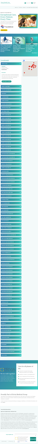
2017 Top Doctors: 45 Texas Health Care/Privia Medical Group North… (6, 48)
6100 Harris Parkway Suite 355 (7, 280)
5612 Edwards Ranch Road (6, 256)
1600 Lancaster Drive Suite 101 (7, 160)
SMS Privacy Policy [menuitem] (10, 441)
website (3, 402)
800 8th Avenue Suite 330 (6, 326)
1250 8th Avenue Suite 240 (6, 121)
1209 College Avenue (5, 111)
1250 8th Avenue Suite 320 (6, 125)
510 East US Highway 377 (6, 252)
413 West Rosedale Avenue (6, 224)
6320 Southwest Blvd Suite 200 (7, 291)
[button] (31, 69)
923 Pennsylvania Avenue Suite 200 (8, 351)
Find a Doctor (4, 30)
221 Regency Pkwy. (5, 199)
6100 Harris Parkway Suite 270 (7, 266)
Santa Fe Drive (4, 355)
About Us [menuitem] (16, 7)
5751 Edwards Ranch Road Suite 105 (8, 259)
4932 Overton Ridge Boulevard (7, 238)
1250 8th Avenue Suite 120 (6, 114)
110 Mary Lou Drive (5, 100)
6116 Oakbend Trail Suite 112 (7, 284)
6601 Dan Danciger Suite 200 (7, 298)
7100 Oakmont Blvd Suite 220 (7, 312)
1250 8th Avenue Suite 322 (6, 128)
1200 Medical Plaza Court (6, 107)
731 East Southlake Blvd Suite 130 (8, 316)
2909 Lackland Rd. (5, 206)
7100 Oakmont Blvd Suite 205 (7, 309)
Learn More (11, 23)
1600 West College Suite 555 (6, 164)
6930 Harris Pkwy (5, 305)
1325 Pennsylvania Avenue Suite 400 (8, 153)
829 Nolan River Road (5, 337)
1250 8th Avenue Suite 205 (6, 118)
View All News (34, 52)
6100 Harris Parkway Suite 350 (7, 277)
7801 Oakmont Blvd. (5, 319)
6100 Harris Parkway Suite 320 (7, 270)
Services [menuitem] (27, 7)
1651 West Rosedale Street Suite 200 (8, 181)
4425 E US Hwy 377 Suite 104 (6, 227)
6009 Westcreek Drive (5, 263)
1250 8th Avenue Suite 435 (6, 139)
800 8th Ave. (4, 323)
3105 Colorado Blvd (5, 210)
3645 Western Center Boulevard (7, 213)
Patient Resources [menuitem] (33, 7)
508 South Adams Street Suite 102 (8, 245)
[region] (26, 438)
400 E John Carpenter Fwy (6, 217)
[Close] (35, 435)
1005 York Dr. (4, 93)
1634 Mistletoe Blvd (5, 171)
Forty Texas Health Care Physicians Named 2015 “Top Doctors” (19, 48)
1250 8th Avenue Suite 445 (6, 146)
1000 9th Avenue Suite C (6, 86)
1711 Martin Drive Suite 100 (6, 185)
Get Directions (4, 69)
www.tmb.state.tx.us (25, 428)
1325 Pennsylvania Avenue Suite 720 (8, 157)
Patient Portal (34, 3)
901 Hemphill (4, 344)
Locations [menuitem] (24, 7)
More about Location (6, 81)
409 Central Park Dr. (5, 220)
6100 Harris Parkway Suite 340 (7, 273)
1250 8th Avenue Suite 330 (6, 132)
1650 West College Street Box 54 (7, 174)
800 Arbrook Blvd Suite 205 (6, 330)
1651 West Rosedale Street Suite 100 (8, 178)
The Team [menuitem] (20, 7)
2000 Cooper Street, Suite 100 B (7, 192)
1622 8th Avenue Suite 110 (6, 167)
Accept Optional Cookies (33, 437)
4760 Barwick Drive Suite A (6, 231)
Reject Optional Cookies (33, 440)
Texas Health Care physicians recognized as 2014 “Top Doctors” (31, 48)
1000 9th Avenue (4, 63)
